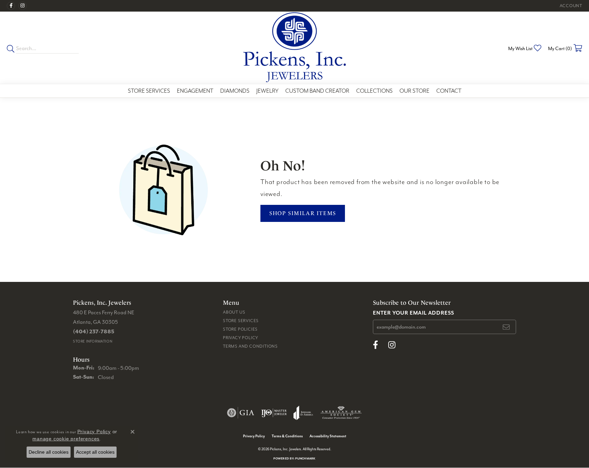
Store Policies (240, 329)
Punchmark (305, 458)
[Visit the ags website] (341, 412)
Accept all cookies (95, 452)
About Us (234, 312)
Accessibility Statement (327, 436)
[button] (570, 6)
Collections (374, 90)
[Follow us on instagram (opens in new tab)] (22, 6)
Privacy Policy (240, 337)
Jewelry (267, 90)
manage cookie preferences (66, 438)
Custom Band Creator (317, 90)
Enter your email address (413, 313)
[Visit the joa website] (303, 412)
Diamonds (235, 90)
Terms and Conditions (250, 346)
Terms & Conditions (287, 436)
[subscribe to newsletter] (506, 327)
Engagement (195, 90)
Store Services (149, 90)
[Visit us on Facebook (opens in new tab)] (11, 6)
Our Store (414, 90)
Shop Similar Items (302, 213)
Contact (449, 90)
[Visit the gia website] (240, 412)
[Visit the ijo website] (274, 412)
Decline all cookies (49, 452)
